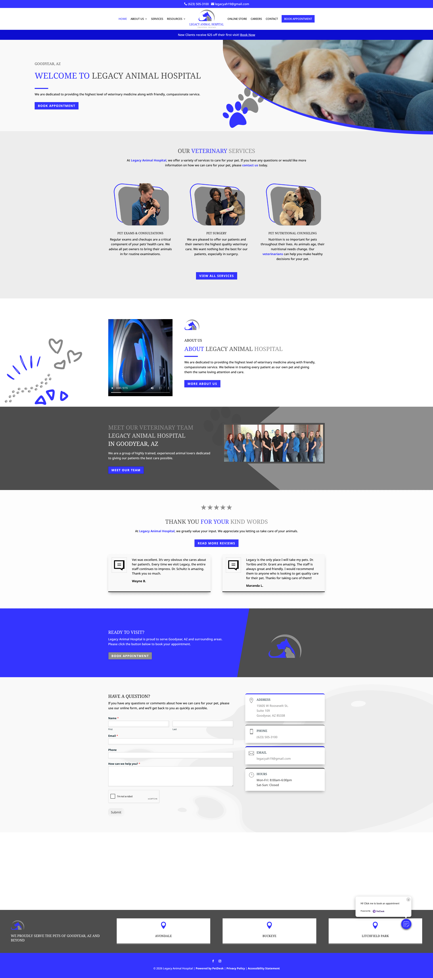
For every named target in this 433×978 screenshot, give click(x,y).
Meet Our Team (126, 470)
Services (157, 19)
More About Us (202, 384)
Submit (116, 812)
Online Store (237, 19)
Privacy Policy (235, 968)
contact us (250, 165)
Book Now (247, 35)
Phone (112, 750)
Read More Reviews (216, 543)
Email (113, 736)
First (110, 729)
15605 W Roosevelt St (272, 706)
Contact (272, 19)
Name (113, 718)
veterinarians (273, 254)
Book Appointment (298, 19)
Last (175, 729)
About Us (137, 19)
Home (123, 19)
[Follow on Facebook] (213, 961)
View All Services (216, 276)
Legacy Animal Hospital (148, 160)
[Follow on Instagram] (220, 961)
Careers (256, 19)
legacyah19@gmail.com (274, 758)
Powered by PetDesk (210, 968)
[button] (406, 924)
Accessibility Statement (264, 968)
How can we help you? (124, 764)
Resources (174, 19)
